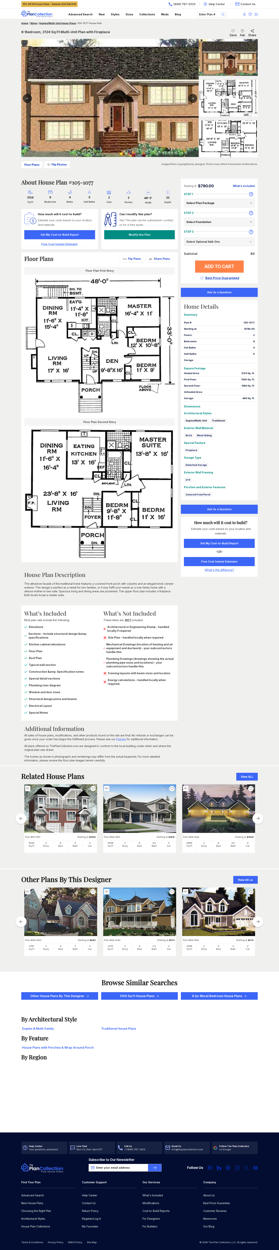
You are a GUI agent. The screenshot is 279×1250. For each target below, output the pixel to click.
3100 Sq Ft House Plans (137, 996)
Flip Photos (59, 164)
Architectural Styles (33, 1218)
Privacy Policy (55, 1242)
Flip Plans (134, 258)
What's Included (153, 1195)
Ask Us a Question (219, 292)
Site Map (92, 1242)
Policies (121, 739)
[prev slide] (21, 818)
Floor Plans (31, 164)
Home (24, 23)
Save (233, 35)
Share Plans (162, 258)
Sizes (129, 14)
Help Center (89, 1195)
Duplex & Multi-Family (38, 1028)
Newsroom (210, 1218)
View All (243, 879)
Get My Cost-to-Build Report (60, 234)
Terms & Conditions (32, 1242)
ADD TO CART (219, 266)
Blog (178, 14)
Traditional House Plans (118, 1028)
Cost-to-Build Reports (156, 1210)
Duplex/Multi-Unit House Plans (57, 23)
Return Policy (90, 1210)
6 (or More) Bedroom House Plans (217, 996)
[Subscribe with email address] (155, 1168)
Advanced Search (80, 14)
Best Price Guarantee (216, 1203)
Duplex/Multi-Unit (196, 420)
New (102, 14)
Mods (165, 14)
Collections (147, 14)
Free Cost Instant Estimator (219, 561)
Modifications (151, 1203)
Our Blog (208, 1226)
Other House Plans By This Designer (57, 996)
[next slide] (257, 818)
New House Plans (32, 1203)
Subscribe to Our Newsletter (112, 1160)
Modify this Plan (139, 234)
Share (252, 35)
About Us (209, 1195)
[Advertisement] (139, 1102)
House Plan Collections (35, 1226)
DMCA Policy (75, 1242)
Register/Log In (91, 1218)
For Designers (151, 1218)
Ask (242, 35)
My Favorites (90, 1226)
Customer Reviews (215, 1210)
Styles (115, 14)
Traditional (218, 420)
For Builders (150, 1226)
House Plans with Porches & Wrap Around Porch (58, 1047)
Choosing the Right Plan (36, 1210)
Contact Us (89, 1203)
